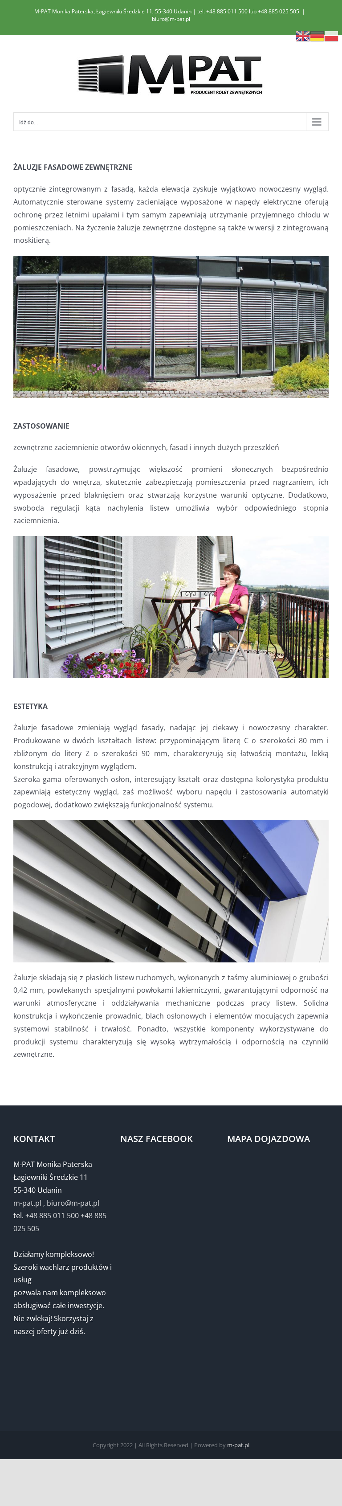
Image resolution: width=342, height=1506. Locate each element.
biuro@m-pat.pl (171, 19)
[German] (317, 35)
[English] (303, 35)
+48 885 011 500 (52, 1215)
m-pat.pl (27, 1203)
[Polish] (331, 35)
